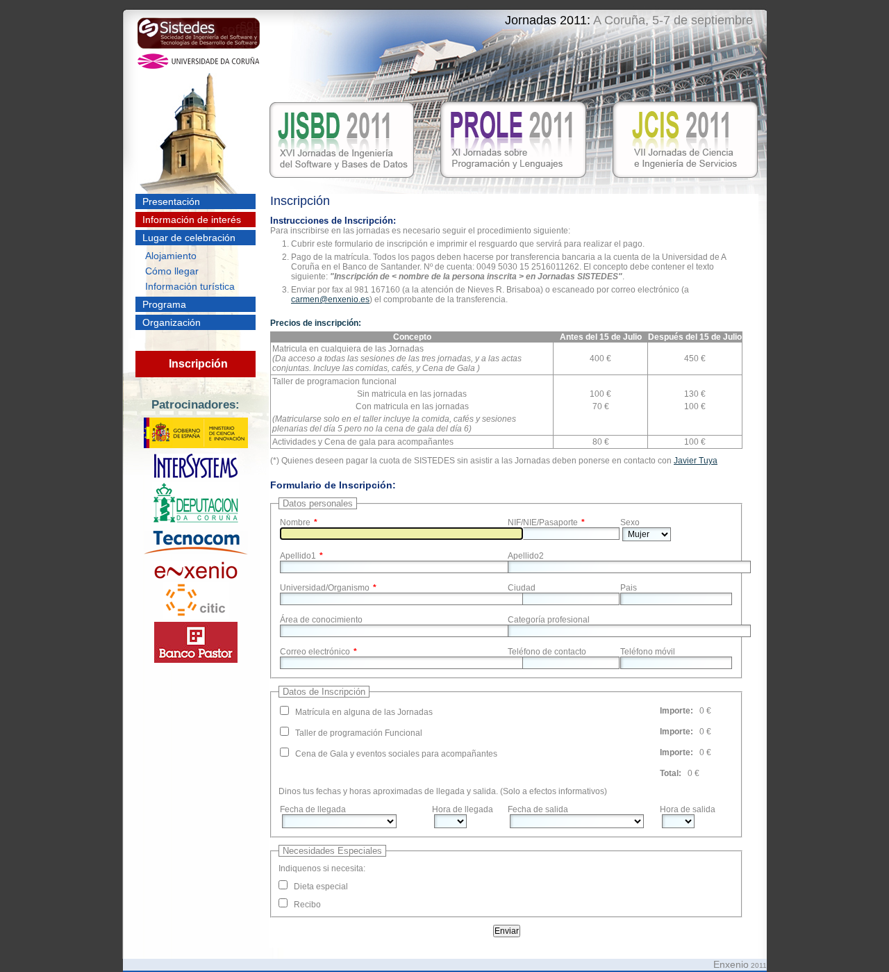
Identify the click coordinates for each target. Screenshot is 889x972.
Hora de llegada (462, 809)
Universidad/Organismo (324, 588)
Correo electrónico (315, 652)
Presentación (171, 201)
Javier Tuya (695, 461)
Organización (171, 322)
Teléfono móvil (647, 652)
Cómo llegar (172, 271)
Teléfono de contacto (547, 652)
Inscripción (198, 364)
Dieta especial (321, 886)
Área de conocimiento (321, 620)
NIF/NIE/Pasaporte (543, 522)
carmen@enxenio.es (330, 299)
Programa (164, 304)
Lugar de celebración (188, 237)
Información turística (190, 286)
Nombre (295, 522)
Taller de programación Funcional (358, 733)
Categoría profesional (549, 620)
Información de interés (191, 219)
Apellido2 (526, 556)
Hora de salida (687, 809)
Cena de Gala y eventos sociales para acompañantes (396, 754)
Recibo (307, 904)
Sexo (630, 522)
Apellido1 (298, 556)
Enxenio (731, 964)
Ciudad (521, 588)
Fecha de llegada (313, 809)
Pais (628, 588)
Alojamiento (171, 255)
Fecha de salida (538, 809)
